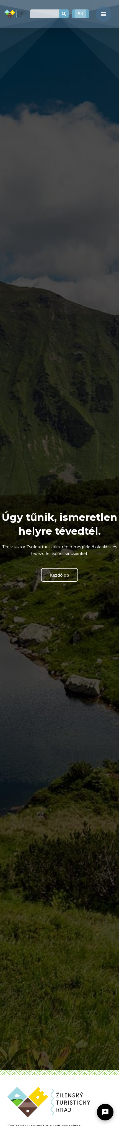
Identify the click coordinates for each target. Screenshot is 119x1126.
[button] (103, 14)
